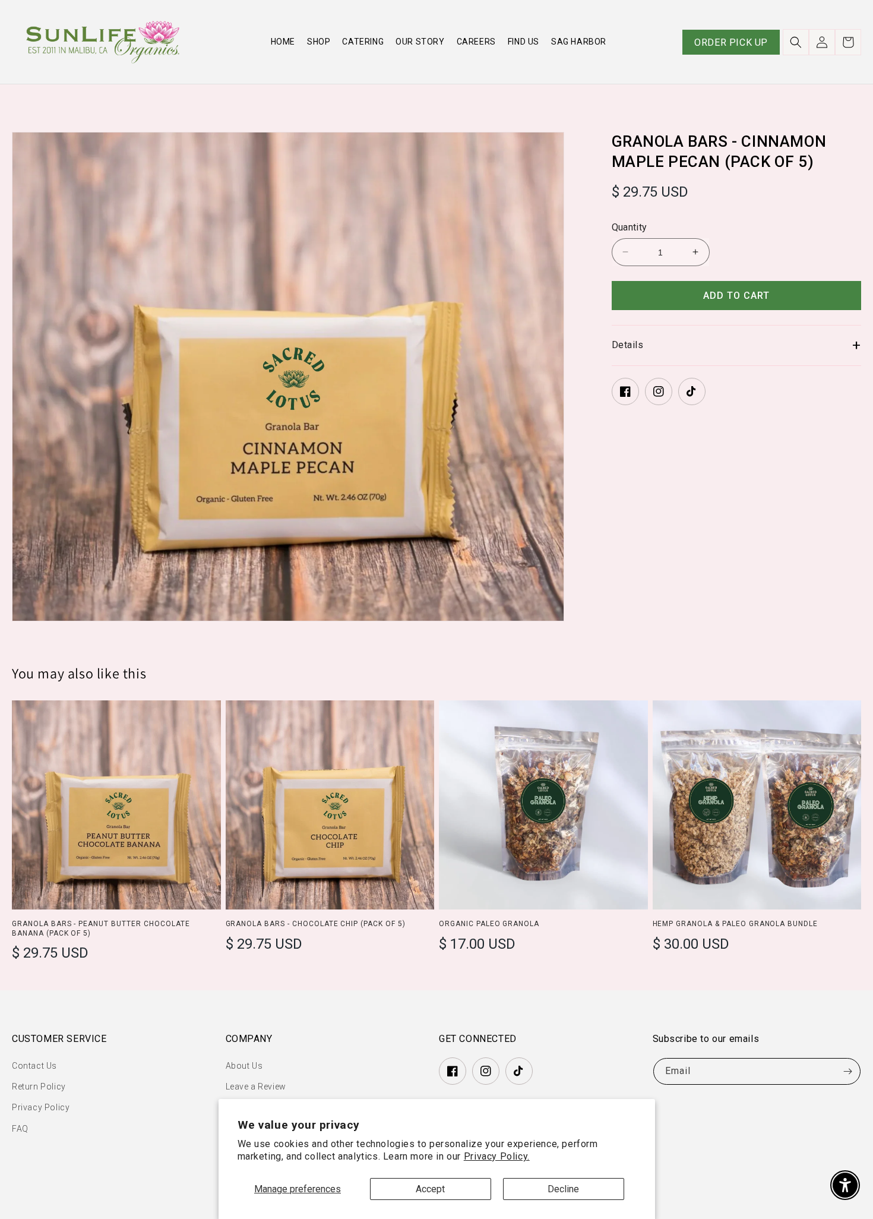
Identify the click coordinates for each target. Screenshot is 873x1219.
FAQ (20, 1128)
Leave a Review (256, 1086)
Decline (563, 1189)
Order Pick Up (731, 42)
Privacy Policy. (497, 1156)
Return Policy (39, 1086)
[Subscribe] (847, 1071)
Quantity (629, 227)
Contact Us (34, 1065)
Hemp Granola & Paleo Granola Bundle (735, 924)
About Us (244, 1065)
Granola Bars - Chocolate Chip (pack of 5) (316, 924)
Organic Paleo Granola (489, 924)
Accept (430, 1189)
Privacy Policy (40, 1107)
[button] (796, 42)
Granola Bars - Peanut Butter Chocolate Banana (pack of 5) (100, 928)
